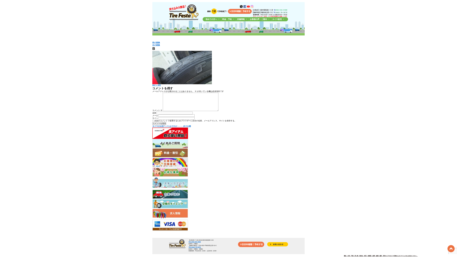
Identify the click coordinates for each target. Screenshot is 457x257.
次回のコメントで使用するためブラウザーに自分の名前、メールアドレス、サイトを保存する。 (195, 121)
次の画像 (156, 45)
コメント (157, 110)
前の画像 (156, 43)
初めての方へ (211, 19)
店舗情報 (241, 19)
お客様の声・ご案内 (258, 19)
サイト (155, 118)
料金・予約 (227, 19)
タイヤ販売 (277, 19)
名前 (154, 113)
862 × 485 (156, 85)
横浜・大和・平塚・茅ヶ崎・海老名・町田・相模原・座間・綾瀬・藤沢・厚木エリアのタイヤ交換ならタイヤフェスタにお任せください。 (381, 255)
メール (155, 116)
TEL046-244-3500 (195, 242)
